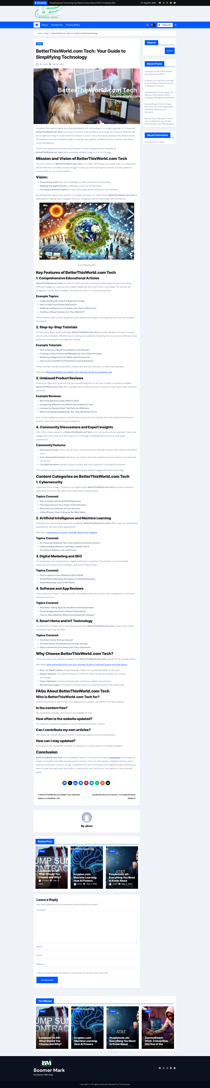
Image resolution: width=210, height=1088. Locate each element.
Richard (45, 880)
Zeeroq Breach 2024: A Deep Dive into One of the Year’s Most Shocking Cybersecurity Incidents (159, 108)
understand (115, 757)
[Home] (37, 25)
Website (40, 964)
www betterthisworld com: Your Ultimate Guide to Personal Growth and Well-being (86, 664)
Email (39, 955)
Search (151, 42)
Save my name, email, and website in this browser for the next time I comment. (73, 973)
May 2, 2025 (92, 884)
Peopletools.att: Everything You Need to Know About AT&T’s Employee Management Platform (159, 95)
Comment (41, 910)
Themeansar (124, 1084)
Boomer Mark (49, 1070)
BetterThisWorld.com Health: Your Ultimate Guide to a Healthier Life (79, 372)
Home (45, 25)
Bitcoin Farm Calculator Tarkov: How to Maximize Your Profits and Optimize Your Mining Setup (159, 121)
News (39, 44)
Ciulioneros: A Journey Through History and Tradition (71, 532)
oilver (45, 64)
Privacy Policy (73, 25)
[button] (175, 25)
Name (39, 946)
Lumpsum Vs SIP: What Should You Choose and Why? (50, 874)
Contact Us (56, 25)
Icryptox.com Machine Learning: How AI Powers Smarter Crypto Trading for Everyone (87, 881)
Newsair (112, 1084)
